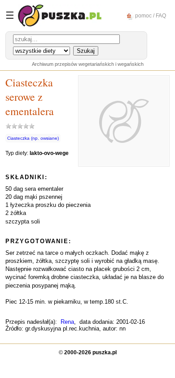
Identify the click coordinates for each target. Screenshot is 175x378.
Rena (67, 321)
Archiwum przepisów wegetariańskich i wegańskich (88, 64)
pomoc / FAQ (150, 15)
